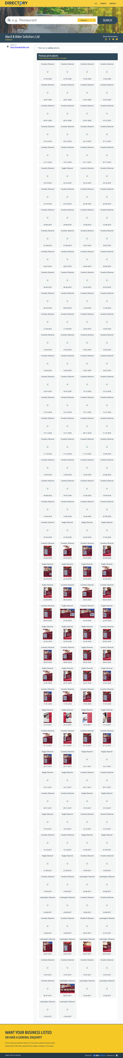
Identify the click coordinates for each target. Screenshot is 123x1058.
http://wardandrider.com (19, 47)
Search (107, 20)
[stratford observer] (87, 925)
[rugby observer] (67, 175)
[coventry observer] (48, 71)
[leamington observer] (87, 884)
